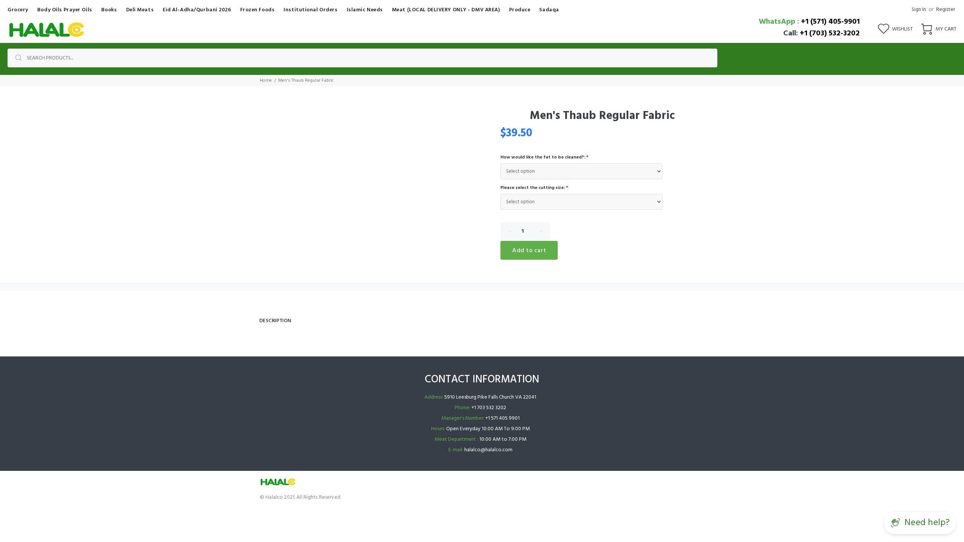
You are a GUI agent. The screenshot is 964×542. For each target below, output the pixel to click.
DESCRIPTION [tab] (275, 321)
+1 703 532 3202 (488, 407)
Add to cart (529, 251)
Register (945, 9)
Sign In (919, 9)
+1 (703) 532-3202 (830, 33)
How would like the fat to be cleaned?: (544, 157)
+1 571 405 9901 (502, 418)
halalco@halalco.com (488, 450)
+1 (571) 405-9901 (830, 22)
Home (266, 80)
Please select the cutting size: (534, 188)
